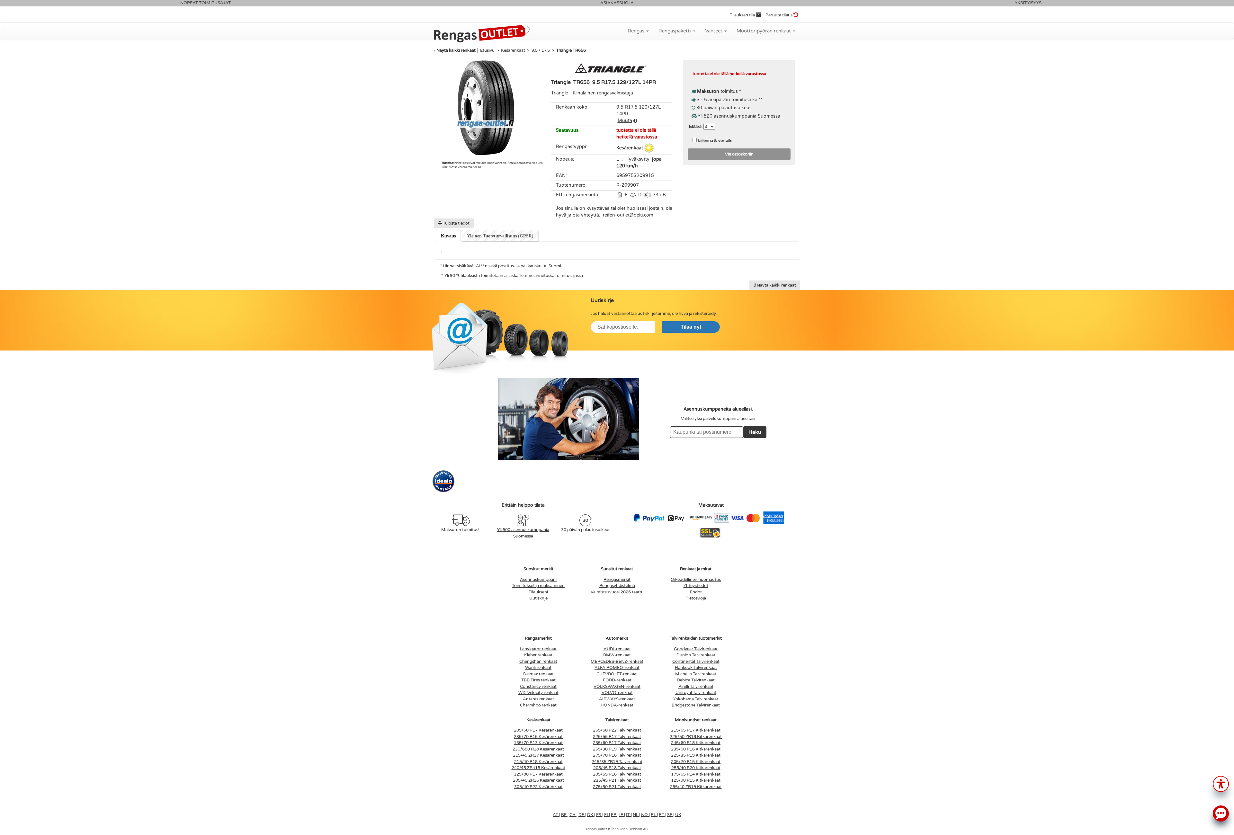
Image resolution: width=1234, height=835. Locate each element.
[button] (1221, 783)
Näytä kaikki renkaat (456, 50)
